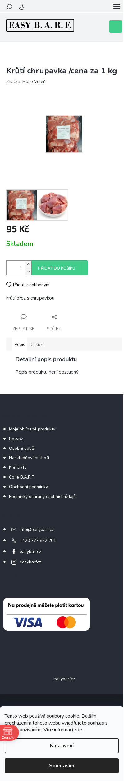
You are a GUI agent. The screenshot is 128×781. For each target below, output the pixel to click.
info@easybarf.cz (37, 530)
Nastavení (62, 745)
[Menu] (117, 7)
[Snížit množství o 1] (28, 271)
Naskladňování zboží (29, 458)
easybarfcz (30, 551)
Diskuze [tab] (37, 344)
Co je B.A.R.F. (22, 477)
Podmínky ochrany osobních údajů (42, 496)
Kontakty (17, 467)
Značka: (26, 82)
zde (78, 729)
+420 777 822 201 (38, 540)
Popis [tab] (20, 344)
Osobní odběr (22, 448)
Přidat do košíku (56, 268)
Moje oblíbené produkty (32, 429)
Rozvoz (16, 439)
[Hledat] (9, 7)
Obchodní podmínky (28, 487)
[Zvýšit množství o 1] (28, 264)
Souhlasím (61, 765)
